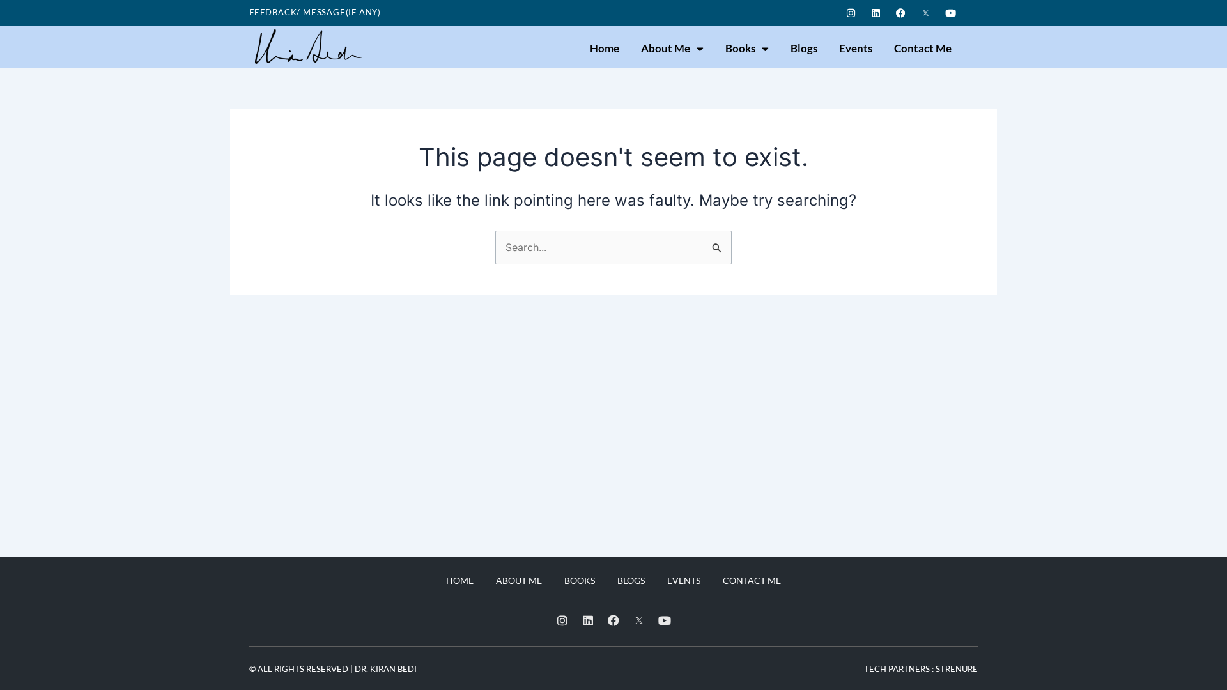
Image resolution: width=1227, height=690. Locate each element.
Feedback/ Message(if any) (315, 12)
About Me (665, 48)
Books (740, 48)
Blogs (804, 48)
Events (855, 48)
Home (604, 48)
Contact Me (923, 48)
